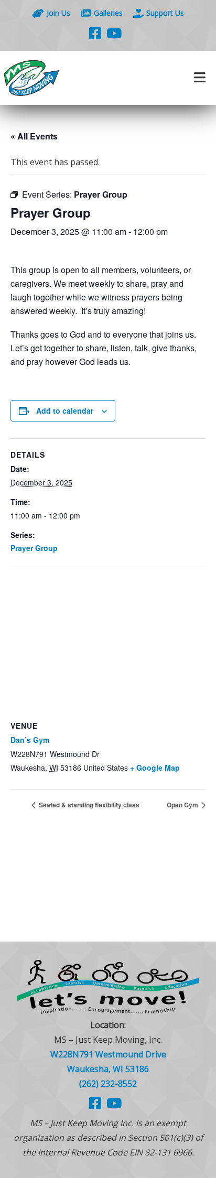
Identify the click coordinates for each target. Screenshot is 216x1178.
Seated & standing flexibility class (88, 804)
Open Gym (183, 804)
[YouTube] (114, 33)
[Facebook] (95, 33)
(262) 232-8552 (108, 1083)
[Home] (54, 78)
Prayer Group (34, 548)
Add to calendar (64, 410)
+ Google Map (155, 767)
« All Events (34, 136)
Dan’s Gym (29, 739)
